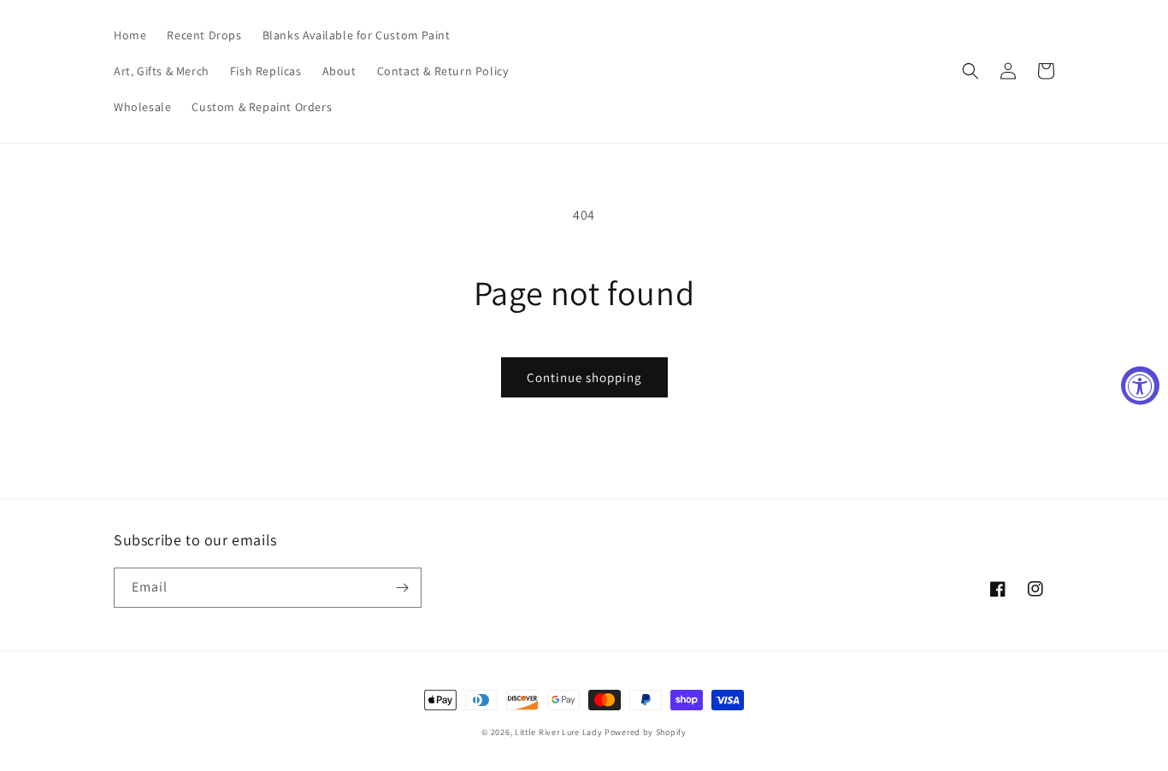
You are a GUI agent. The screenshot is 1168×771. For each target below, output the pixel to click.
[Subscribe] (402, 588)
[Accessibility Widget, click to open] (1140, 386)
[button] (970, 71)
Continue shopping (584, 377)
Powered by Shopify (646, 732)
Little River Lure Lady (560, 732)
